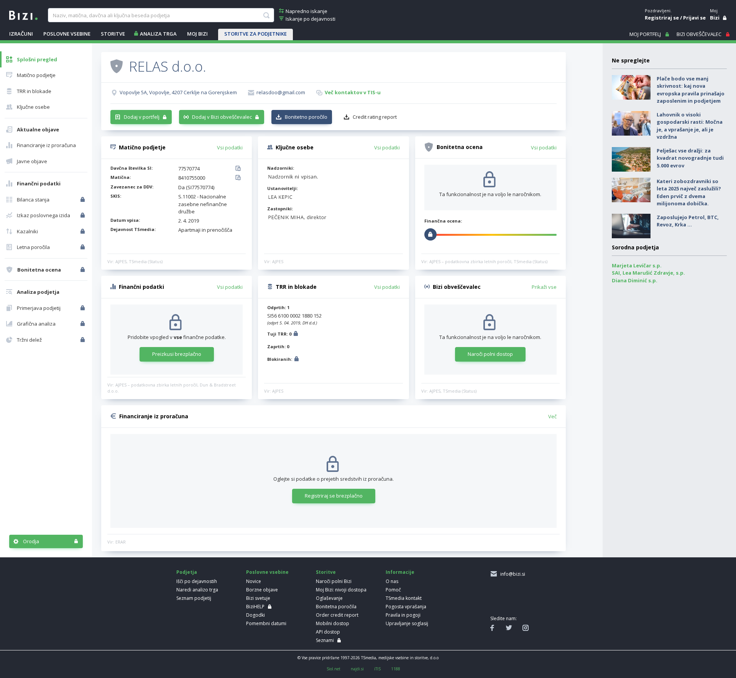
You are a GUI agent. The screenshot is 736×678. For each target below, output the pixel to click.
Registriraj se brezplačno (334, 495)
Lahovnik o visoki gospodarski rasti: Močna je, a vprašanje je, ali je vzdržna (690, 126)
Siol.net (333, 668)
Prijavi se (694, 17)
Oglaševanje (329, 598)
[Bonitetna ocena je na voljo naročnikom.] (116, 66)
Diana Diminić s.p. (634, 280)
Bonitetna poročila (336, 606)
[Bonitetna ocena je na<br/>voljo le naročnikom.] (83, 269)
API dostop (328, 632)
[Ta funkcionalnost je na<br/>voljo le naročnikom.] (83, 199)
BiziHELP (255, 606)
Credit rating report (375, 116)
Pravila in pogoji (403, 615)
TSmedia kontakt (404, 598)
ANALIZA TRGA (158, 33)
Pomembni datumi (266, 623)
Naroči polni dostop (490, 353)
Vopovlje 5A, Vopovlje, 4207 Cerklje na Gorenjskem (178, 92)
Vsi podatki (230, 147)
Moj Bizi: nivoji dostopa (341, 589)
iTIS (377, 668)
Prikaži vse (544, 286)
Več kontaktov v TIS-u (353, 92)
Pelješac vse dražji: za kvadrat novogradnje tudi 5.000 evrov (690, 158)
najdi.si (357, 668)
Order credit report (337, 615)
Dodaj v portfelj (141, 116)
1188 (395, 668)
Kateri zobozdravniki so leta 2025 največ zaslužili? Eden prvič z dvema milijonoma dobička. (689, 192)
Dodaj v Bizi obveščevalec (222, 116)
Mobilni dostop (332, 623)
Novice (253, 581)
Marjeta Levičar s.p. (637, 265)
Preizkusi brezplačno (176, 353)
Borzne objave (262, 589)
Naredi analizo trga (197, 589)
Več (552, 416)
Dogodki (255, 615)
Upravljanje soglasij (407, 623)
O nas (392, 581)
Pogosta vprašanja (406, 606)
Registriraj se (662, 17)
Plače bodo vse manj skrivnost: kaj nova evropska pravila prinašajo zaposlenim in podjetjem (690, 90)
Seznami (325, 640)
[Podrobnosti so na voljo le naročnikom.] (295, 334)
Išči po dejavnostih (196, 581)
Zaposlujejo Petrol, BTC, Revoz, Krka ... (688, 221)
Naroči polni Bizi (334, 581)
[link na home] (23, 14)
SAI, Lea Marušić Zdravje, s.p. (648, 272)
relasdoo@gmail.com (280, 92)
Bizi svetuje (258, 598)
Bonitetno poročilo (306, 116)
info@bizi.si (511, 574)
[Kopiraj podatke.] (239, 169)
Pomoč (393, 589)
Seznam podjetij (193, 598)
